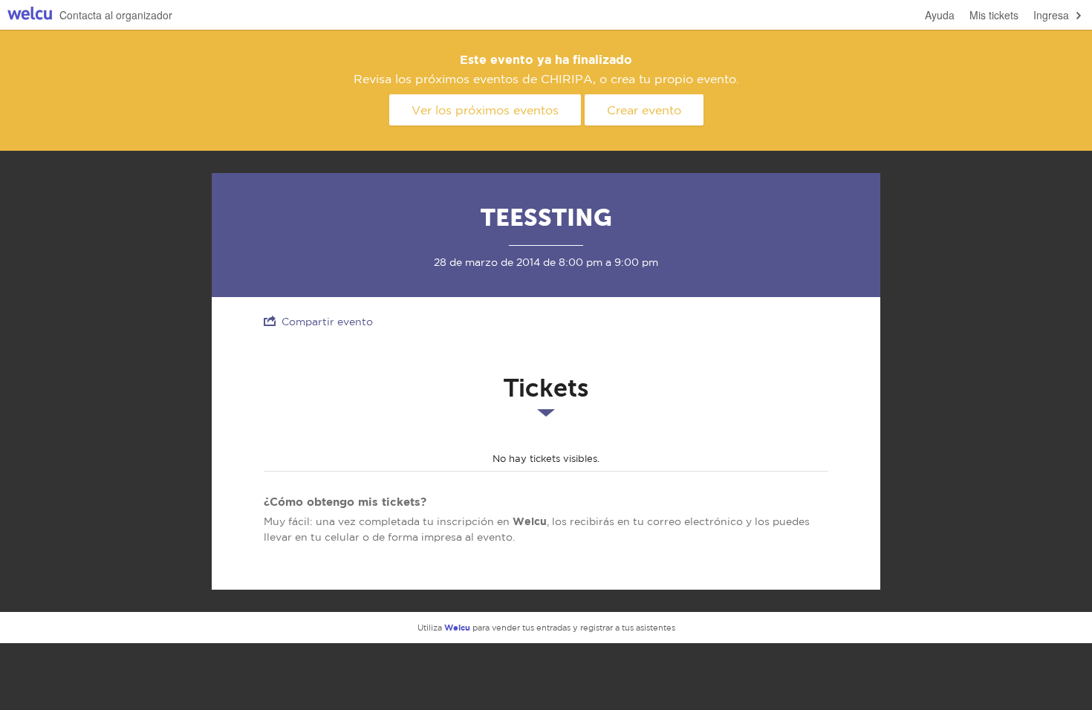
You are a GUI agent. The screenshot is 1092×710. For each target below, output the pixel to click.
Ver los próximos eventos (485, 110)
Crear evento (644, 110)
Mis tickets (993, 14)
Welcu (29, 15)
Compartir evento (327, 322)
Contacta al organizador (115, 14)
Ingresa (1051, 14)
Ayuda (940, 14)
